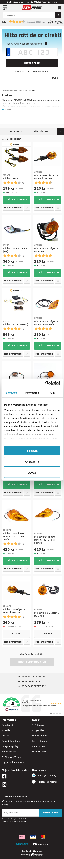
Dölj (55, 78)
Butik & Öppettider (11, 741)
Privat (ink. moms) (47, 775)
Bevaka (16, 633)
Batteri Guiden (39, 741)
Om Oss (5, 735)
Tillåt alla (32, 450)
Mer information (13, 207)
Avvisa (32, 472)
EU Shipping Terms (11, 757)
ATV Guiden (38, 724)
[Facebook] (16, 776)
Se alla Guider (39, 751)
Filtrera (14, 131)
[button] (32, 21)
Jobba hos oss (9, 751)
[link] (32, 704)
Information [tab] (32, 392)
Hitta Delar (32, 63)
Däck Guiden (38, 746)
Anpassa (30, 461)
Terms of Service (19, 821)
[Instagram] (16, 784)
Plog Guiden (38, 730)
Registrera (50, 812)
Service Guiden (39, 735)
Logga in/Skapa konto (13, 762)
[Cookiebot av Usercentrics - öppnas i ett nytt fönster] (45, 383)
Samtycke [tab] (11, 392)
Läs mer (9, 109)
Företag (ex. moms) (47, 781)
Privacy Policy (7, 821)
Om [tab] (52, 392)
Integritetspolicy (10, 746)
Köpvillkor (7, 730)
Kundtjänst (7, 724)
